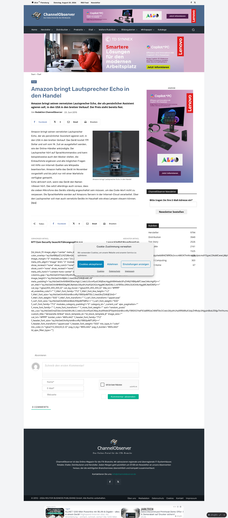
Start (33, 74)
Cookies (100, 271)
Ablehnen (112, 264)
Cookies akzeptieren (90, 264)
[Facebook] (191, 2)
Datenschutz (114, 271)
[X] (195, 2)
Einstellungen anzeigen (136, 264)
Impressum (129, 271)
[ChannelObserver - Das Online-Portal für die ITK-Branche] (53, 15)
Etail (39, 74)
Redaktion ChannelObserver (48, 112)
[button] (193, 29)
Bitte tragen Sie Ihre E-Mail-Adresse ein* (171, 200)
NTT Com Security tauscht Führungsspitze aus (57, 242)
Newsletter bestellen (171, 211)
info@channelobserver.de (124, 474)
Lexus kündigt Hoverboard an (123, 242)
